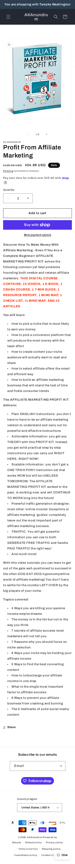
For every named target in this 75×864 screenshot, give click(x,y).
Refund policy (33, 842)
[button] (8, 16)
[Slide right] (46, 134)
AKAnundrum (34, 837)
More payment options (37, 234)
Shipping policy (51, 849)
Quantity (8, 189)
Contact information (53, 855)
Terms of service (28, 849)
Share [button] (11, 727)
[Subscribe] (60, 766)
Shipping (8, 171)
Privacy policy (54, 842)
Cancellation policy (25, 855)
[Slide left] (28, 134)
